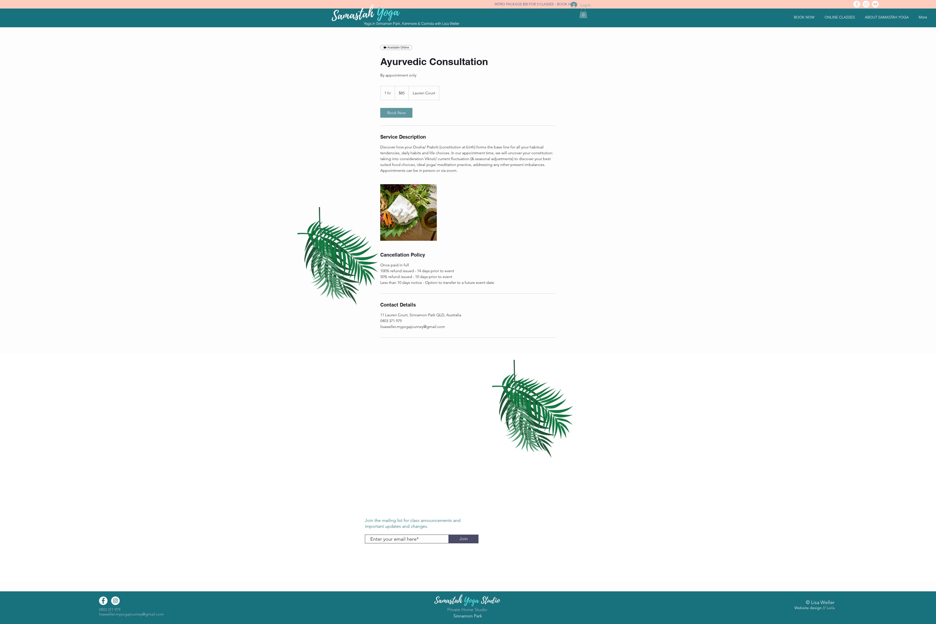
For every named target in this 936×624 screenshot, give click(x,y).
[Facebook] (856, 4)
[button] (805, 17)
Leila (831, 607)
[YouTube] (875, 4)
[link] (396, 113)
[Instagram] (866, 4)
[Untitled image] (408, 212)
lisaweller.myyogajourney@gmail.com (131, 614)
